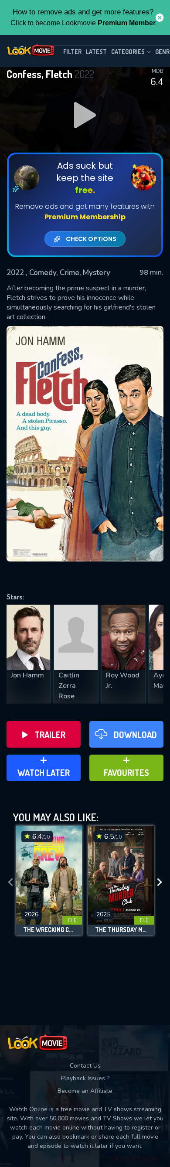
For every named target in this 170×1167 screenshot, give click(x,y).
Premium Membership (85, 217)
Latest (96, 51)
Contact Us (85, 1066)
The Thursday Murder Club (121, 930)
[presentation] (10, 882)
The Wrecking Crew (49, 930)
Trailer (49, 734)
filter (72, 51)
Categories (128, 51)
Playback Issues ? (85, 1078)
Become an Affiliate (85, 1091)
